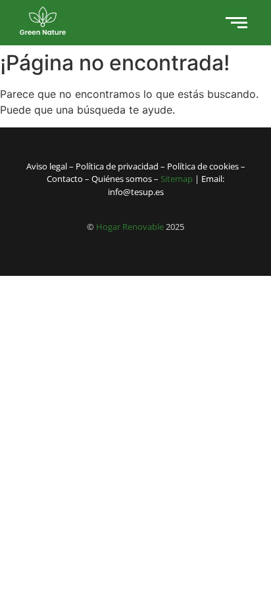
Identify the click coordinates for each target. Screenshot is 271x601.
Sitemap (176, 179)
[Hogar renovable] (43, 21)
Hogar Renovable (130, 227)
